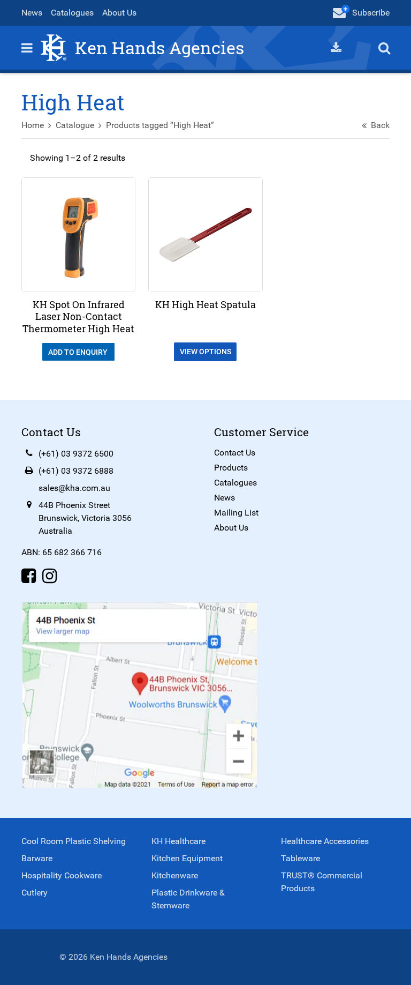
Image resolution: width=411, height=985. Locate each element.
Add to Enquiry (78, 352)
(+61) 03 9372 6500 (76, 454)
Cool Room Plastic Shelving (73, 841)
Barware (36, 858)
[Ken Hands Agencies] (53, 47)
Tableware (300, 858)
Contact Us (234, 452)
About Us (119, 13)
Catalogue (75, 125)
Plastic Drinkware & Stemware (188, 899)
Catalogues (72, 13)
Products (231, 467)
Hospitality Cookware (61, 875)
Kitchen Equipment (187, 858)
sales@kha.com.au (74, 488)
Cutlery (34, 892)
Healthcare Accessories (325, 841)
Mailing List (236, 513)
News (31, 13)
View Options (205, 351)
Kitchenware (174, 875)
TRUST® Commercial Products (321, 881)
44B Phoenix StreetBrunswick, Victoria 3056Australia (85, 518)
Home (32, 125)
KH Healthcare (178, 841)
